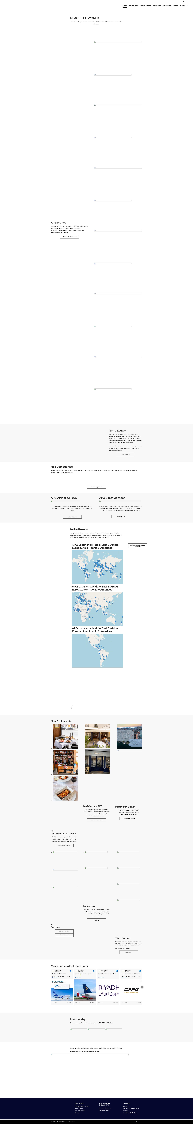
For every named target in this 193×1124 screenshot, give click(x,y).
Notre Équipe (79, 1108)
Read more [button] (55, 977)
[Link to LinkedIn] (183, 1)
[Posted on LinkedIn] (70, 971)
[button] (51, 987)
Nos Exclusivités (104, 1110)
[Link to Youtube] (188, 1)
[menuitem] (125, 5)
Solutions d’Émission (105, 1108)
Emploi (77, 1113)
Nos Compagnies (80, 1110)
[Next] (72, 706)
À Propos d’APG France (82, 1106)
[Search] (187, 5)
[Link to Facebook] (186, 1)
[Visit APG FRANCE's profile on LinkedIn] (53, 971)
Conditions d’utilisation (129, 1113)
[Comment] (78, 1003)
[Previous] (71, 706)
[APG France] (15, 5)
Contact (125, 1106)
